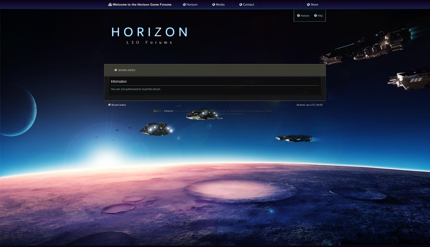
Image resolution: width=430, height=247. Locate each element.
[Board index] (148, 34)
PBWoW (168, 111)
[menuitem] (190, 4)
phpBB (203, 114)
